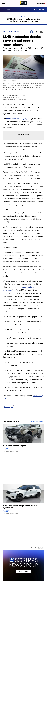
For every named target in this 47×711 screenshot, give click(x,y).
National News (11, 31)
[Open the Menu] (4, 3)
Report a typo (8, 407)
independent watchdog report (17, 118)
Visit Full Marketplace (37, 421)
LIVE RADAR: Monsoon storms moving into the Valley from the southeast (23, 20)
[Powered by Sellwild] (41, 548)
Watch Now (40, 3)
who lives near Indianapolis (21, 209)
